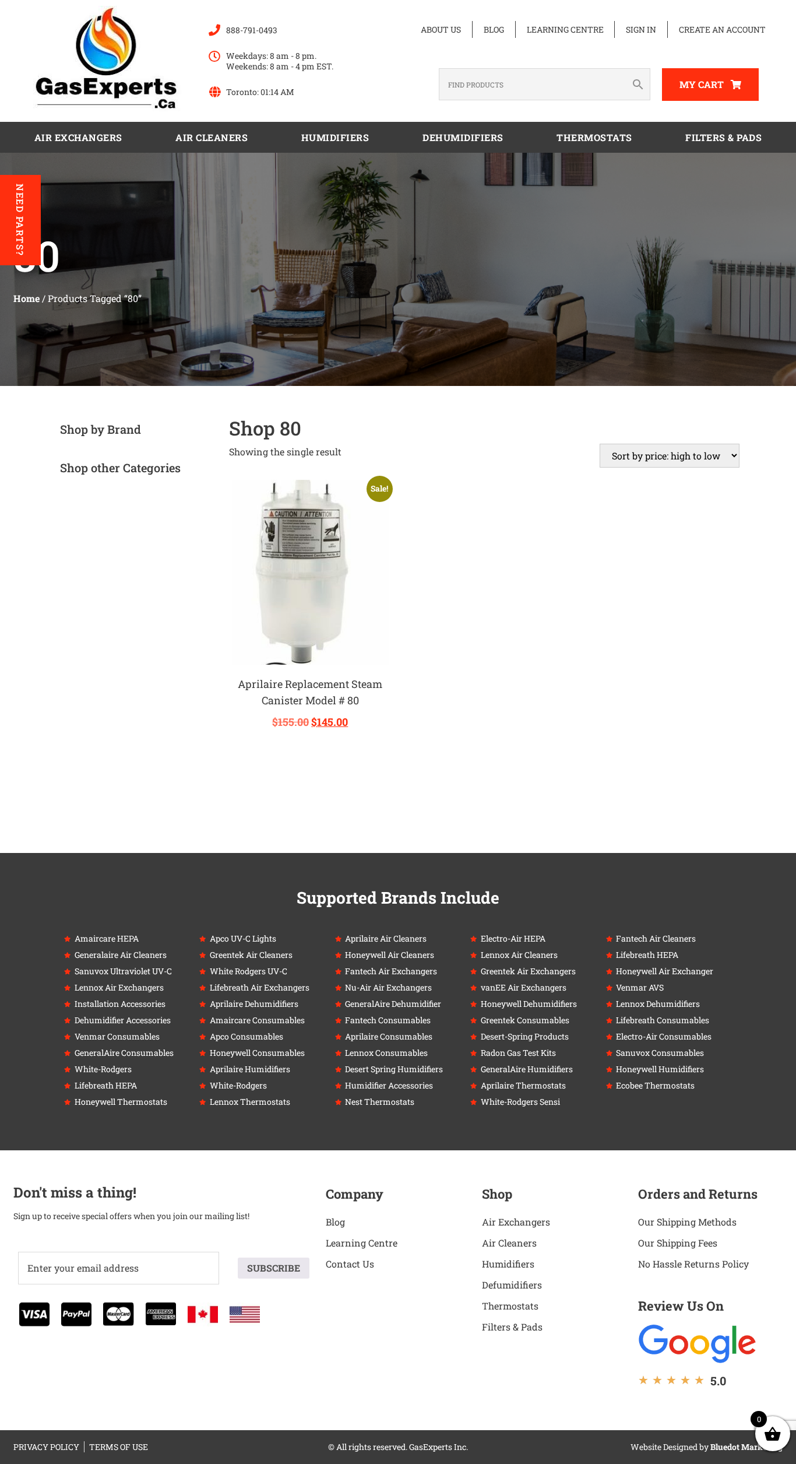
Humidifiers (335, 137)
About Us (441, 29)
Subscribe (273, 1268)
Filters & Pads (723, 137)
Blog (494, 29)
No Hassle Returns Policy (693, 1264)
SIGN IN (641, 29)
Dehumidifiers (462, 137)
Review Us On (681, 1305)
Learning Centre (565, 29)
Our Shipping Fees (677, 1243)
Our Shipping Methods (687, 1222)
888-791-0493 (251, 30)
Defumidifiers (512, 1285)
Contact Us (350, 1264)
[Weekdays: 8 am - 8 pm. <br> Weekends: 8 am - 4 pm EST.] (214, 56)
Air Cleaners (211, 137)
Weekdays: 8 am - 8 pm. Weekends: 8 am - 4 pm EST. (279, 61)
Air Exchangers (78, 137)
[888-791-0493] (214, 30)
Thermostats (594, 137)
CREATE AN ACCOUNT (722, 29)
